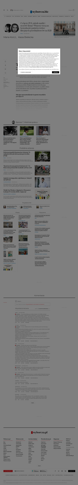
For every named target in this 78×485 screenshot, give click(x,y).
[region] (39, 61)
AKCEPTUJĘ (56, 72)
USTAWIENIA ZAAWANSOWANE (26, 72)
